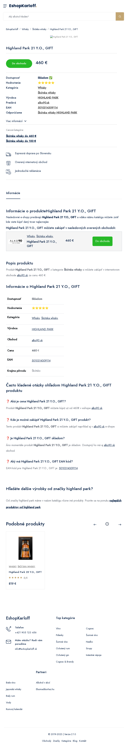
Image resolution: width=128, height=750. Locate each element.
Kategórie (66, 741)
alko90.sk (22, 275)
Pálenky (59, 635)
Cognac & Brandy (65, 661)
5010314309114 (41, 361)
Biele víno (10, 682)
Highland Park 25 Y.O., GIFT (25, 572)
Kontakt (82, 741)
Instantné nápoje (93, 655)
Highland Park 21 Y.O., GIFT (64, 29)
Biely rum (10, 696)
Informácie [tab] (13, 193)
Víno (58, 628)
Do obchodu (19, 63)
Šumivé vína (62, 641)
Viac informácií (14, 121)
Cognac (90, 628)
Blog (75, 741)
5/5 (26, 578)
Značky (56, 741)
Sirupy (89, 648)
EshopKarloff (23, 5)
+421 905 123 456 (25, 632)
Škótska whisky (39, 29)
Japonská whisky (13, 689)
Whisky (25, 29)
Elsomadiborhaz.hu (45, 689)
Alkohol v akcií (43, 682)
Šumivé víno (92, 635)
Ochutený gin (62, 655)
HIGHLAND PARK (42, 329)
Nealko (89, 641)
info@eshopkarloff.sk (26, 649)
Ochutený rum (63, 648)
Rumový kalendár (14, 709)
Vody (8, 702)
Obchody (46, 741)
